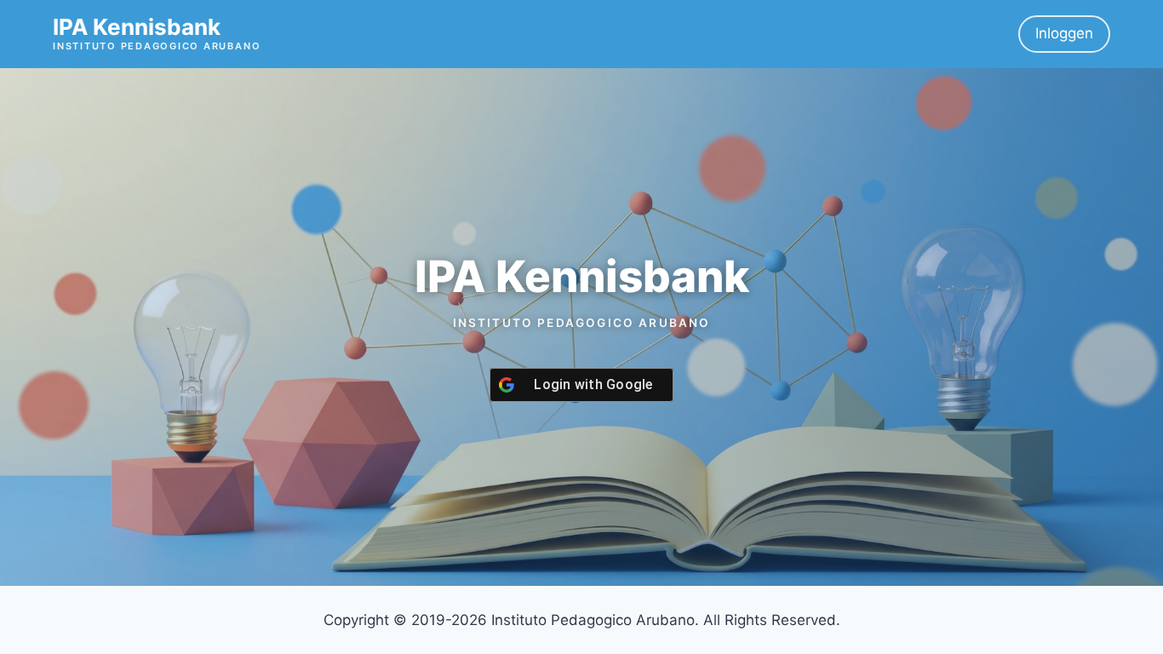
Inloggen (1064, 33)
